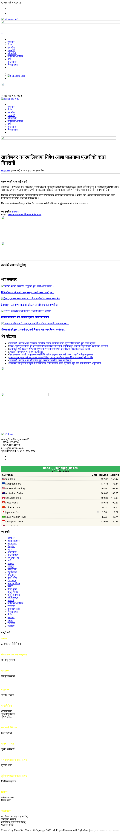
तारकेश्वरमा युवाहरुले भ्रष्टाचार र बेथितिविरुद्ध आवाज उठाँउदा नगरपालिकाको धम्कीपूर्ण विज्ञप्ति (51, 357)
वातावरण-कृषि (14, 609)
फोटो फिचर (13, 592)
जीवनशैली (12, 53)
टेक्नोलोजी (12, 572)
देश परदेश (12, 580)
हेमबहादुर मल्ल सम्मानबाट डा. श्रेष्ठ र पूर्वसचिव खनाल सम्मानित (29, 304)
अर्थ (9, 59)
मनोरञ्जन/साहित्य (15, 56)
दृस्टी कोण (12, 577)
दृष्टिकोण (12, 574)
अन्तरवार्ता (12, 62)
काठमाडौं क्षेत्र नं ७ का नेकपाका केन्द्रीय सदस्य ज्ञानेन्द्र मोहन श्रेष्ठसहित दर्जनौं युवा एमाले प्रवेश (52, 343)
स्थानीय (11, 47)
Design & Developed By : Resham (104, 830)
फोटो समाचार (14, 594)
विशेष (10, 44)
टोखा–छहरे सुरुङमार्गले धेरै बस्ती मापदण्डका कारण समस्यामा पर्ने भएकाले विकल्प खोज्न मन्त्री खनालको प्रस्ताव (58, 346)
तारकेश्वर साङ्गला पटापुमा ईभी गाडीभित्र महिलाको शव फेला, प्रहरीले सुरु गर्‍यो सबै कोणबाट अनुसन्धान (55, 363)
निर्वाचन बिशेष (14, 583)
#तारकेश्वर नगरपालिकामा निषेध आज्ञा (24, 214)
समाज (10, 620)
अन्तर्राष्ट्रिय (13, 555)
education (12, 543)
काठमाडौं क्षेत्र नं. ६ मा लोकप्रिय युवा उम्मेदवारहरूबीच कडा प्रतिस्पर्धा (40, 360)
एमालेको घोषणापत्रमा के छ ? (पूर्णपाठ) (26, 351)
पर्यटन (10, 586)
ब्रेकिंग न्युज (13, 597)
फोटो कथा (12, 589)
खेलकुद (11, 563)
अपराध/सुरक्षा (13, 557)
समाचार (11, 42)
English (11, 546)
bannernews (14, 540)
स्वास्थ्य (11, 626)
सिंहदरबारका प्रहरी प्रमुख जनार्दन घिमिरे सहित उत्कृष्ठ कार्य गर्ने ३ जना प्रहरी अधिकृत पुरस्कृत (51, 354)
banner (11, 537)
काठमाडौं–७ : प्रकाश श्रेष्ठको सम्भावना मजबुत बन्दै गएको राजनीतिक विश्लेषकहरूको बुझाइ (49, 349)
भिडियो (11, 600)
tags (10, 549)
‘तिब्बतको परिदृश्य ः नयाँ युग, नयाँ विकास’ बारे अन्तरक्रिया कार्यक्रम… (33, 329)
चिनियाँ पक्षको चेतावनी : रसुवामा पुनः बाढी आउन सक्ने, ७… (27, 292)
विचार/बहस (13, 64)
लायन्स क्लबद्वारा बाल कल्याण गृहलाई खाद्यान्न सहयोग (25, 317)
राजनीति (11, 50)
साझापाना (5, 170)
